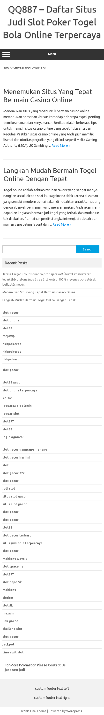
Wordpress (74, 711)
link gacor (10, 621)
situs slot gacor (14, 496)
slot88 (7, 328)
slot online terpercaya (19, 390)
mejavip (8, 336)
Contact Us (57, 665)
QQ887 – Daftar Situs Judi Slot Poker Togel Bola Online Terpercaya (52, 22)
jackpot (8, 644)
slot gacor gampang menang (24, 449)
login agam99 (12, 437)
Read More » (61, 145)
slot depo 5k (12, 582)
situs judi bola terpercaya (22, 543)
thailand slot (12, 628)
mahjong (9, 589)
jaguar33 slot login (17, 405)
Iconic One (28, 711)
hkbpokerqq (12, 343)
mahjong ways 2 (14, 558)
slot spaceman (13, 566)
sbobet (8, 597)
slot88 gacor (12, 382)
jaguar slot (11, 413)
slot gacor (10, 312)
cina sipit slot (13, 652)
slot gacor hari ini (16, 457)
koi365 (7, 398)
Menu (52, 54)
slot (5, 465)
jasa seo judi (15, 670)
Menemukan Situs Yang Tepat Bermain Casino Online (38, 292)
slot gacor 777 (13, 473)
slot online (10, 320)
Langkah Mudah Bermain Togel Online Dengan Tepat (38, 300)
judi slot (8, 488)
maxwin (8, 613)
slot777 (8, 421)
